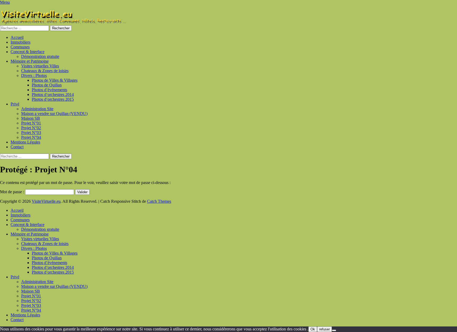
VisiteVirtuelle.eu (46, 201)
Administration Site (37, 109)
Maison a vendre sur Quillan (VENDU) (54, 113)
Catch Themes (159, 201)
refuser (324, 329)
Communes (20, 47)
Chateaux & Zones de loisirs (44, 70)
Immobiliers (20, 42)
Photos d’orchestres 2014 (53, 94)
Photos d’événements (49, 89)
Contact (17, 147)
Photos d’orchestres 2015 (53, 99)
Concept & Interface (27, 51)
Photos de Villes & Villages (54, 80)
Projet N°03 (31, 132)
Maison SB (30, 118)
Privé (15, 104)
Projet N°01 (31, 123)
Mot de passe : (12, 192)
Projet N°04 (31, 137)
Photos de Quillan (47, 85)
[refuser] (334, 330)
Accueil (17, 37)
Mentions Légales (25, 142)
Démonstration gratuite (40, 56)
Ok (312, 329)
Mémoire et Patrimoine (30, 61)
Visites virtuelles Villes (40, 66)
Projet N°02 (31, 128)
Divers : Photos (34, 75)
